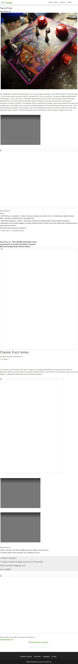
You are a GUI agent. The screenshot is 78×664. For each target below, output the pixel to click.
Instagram (46, 656)
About (70, 2)
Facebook (37, 656)
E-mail (54, 656)
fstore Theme (31, 662)
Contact (63, 2)
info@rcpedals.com (6, 639)
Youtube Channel (26, 656)
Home (50, 2)
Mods (56, 2)
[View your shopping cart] (75, 2)
